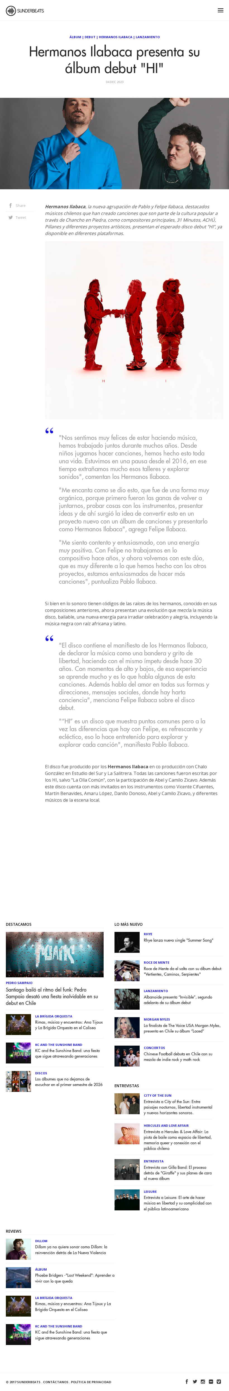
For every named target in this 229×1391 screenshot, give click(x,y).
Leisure (150, 1191)
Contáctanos (55, 1382)
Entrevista (154, 1161)
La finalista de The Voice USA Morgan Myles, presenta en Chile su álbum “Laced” (182, 1028)
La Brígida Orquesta (53, 1016)
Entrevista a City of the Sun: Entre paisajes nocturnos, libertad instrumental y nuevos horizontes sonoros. (178, 1107)
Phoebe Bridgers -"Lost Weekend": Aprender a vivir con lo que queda (75, 1278)
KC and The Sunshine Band (58, 1045)
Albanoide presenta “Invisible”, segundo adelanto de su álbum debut (178, 1000)
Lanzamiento (148, 37)
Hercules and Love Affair (166, 1125)
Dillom (41, 1241)
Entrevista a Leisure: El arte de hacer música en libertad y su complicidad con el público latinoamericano (178, 1203)
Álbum (75, 37)
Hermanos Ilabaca (115, 37)
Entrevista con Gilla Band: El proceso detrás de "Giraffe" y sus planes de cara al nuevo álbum (178, 1173)
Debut (90, 37)
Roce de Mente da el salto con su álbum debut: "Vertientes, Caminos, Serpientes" (183, 971)
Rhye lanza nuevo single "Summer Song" (178, 940)
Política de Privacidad (91, 1382)
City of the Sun (157, 1095)
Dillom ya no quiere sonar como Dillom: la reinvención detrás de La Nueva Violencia (71, 1250)
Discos (41, 1073)
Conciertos (154, 1048)
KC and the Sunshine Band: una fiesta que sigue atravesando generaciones (67, 1053)
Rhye (148, 934)
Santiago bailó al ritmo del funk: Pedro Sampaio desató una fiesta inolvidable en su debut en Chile (52, 996)
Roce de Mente (156, 962)
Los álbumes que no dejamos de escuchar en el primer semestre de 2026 (68, 1082)
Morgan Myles (157, 1019)
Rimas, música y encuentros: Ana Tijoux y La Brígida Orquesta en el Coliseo (69, 1025)
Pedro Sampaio (19, 983)
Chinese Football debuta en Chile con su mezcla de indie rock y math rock (178, 1057)
